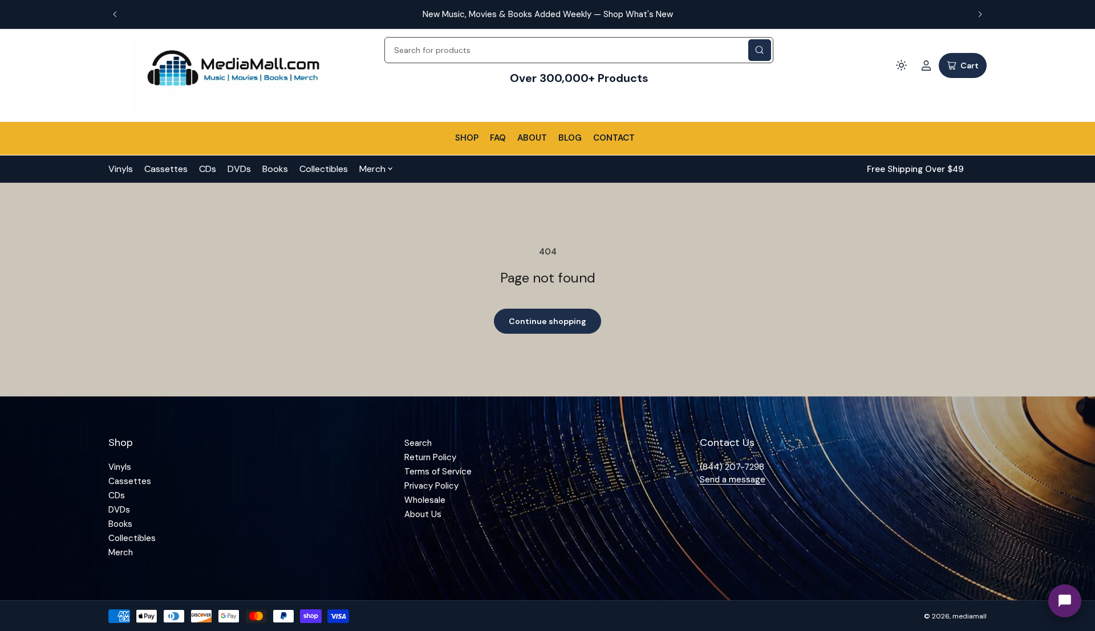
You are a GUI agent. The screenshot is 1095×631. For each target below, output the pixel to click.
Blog (570, 138)
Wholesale (424, 500)
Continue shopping (547, 321)
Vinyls (120, 169)
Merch (372, 169)
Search (418, 443)
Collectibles (323, 169)
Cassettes (166, 169)
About (532, 138)
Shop (466, 138)
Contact (614, 138)
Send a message (732, 479)
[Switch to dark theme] (901, 65)
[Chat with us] (1064, 600)
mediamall (969, 616)
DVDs (239, 169)
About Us (422, 514)
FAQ (498, 138)
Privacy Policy (431, 485)
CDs (207, 169)
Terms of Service (438, 471)
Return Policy (430, 457)
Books (275, 169)
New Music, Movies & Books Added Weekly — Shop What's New (548, 14)
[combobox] (579, 50)
